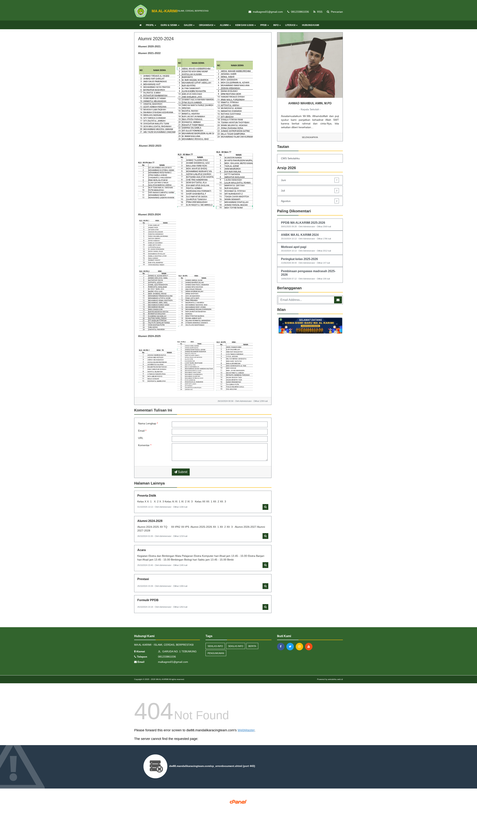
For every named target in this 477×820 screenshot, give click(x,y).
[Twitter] (291, 646)
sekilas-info (215, 646)
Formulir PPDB (148, 600)
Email (142, 430)
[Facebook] (281, 646)
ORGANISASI (206, 25)
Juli (309, 190)
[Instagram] (300, 646)
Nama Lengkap (148, 423)
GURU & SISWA (169, 25)
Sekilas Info (235, 646)
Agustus (309, 201)
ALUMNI (224, 25)
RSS (319, 11)
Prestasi (143, 579)
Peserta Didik (146, 495)
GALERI (188, 25)
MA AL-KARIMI (161, 679)
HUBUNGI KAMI (310, 25)
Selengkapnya (310, 137)
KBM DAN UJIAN (244, 25)
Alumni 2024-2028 (149, 521)
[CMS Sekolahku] (310, 325)
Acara (141, 550)
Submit (182, 472)
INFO (276, 25)
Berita (252, 646)
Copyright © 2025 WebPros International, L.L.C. (238, 805)
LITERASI (290, 25)
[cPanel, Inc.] (238, 801)
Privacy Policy (238, 807)
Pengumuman (216, 653)
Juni (309, 180)
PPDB (263, 25)
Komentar (144, 445)
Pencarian (336, 11)
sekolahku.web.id (335, 679)
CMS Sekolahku (290, 158)
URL (140, 437)
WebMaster (246, 730)
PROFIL (150, 25)
